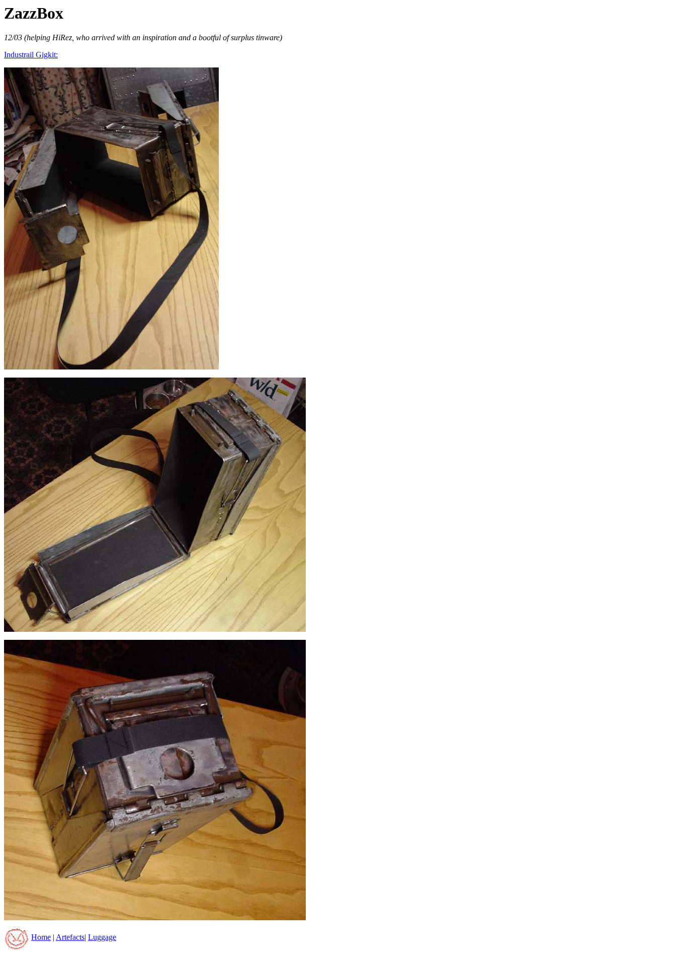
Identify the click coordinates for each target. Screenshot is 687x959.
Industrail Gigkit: (31, 54)
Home (41, 937)
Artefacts (70, 937)
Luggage (102, 937)
